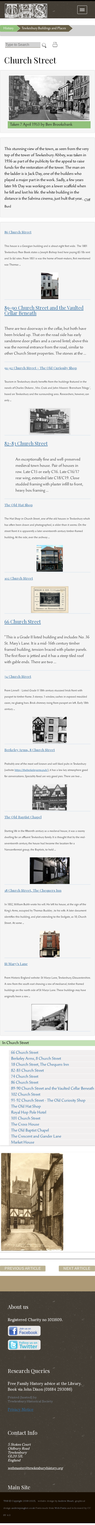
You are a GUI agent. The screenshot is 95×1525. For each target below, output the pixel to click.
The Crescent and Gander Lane (36, 1137)
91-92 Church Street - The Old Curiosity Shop (48, 1101)
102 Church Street (25, 1095)
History (8, 28)
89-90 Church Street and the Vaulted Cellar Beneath (52, 1089)
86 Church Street (24, 1083)
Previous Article (23, 1268)
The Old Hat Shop (26, 1107)
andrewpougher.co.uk (23, 1507)
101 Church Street (25, 1119)
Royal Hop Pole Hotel (28, 1113)
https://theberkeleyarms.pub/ (31, 770)
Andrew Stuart (66, 1500)
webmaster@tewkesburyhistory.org (35, 1467)
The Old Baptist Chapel (30, 1131)
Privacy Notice (20, 1409)
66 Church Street (24, 1053)
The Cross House (25, 1125)
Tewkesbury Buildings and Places (44, 28)
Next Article (76, 1268)
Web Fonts (60, 1507)
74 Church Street (24, 1077)
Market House (22, 1143)
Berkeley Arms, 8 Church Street (36, 1059)
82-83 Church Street (27, 1071)
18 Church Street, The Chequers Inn (40, 1065)
